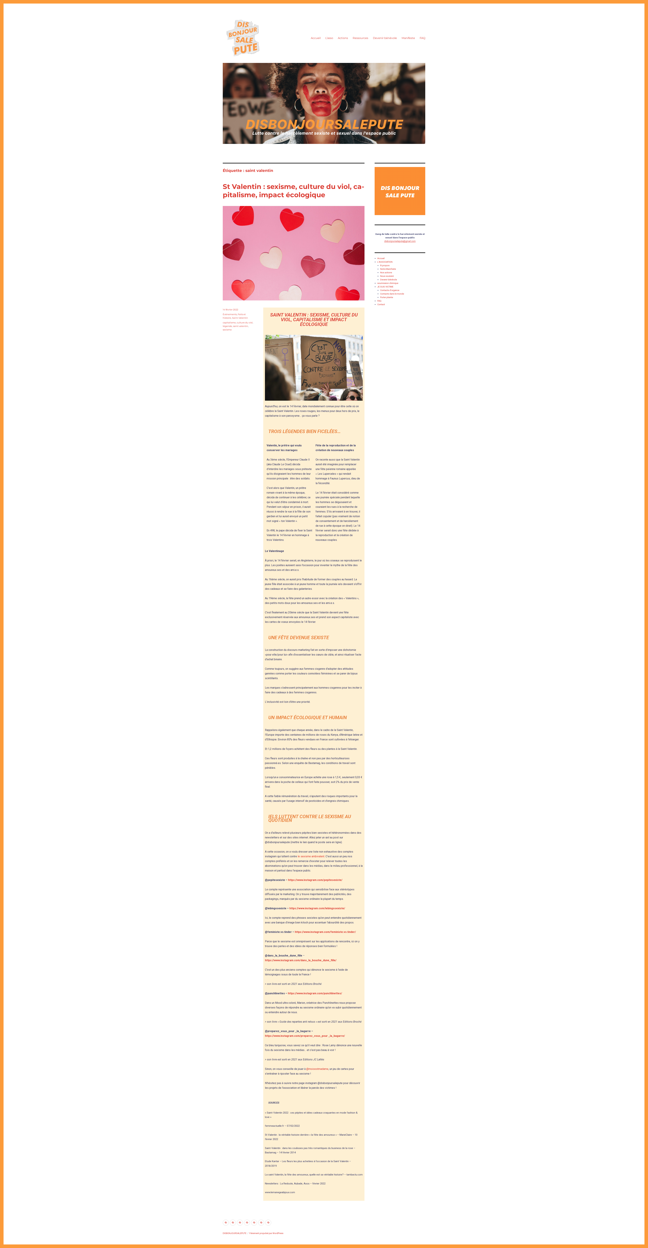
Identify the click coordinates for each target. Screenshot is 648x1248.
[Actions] (240, 1223)
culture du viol (245, 322)
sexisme (227, 329)
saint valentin (240, 326)
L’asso (329, 38)
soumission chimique (387, 283)
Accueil (316, 38)
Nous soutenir (387, 276)
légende (227, 326)
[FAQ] (268, 1223)
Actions (343, 38)
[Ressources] (247, 1223)
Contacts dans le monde (392, 294)
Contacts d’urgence (389, 290)
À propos (384, 265)
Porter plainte (386, 297)
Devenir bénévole (385, 38)
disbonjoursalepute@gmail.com (400, 241)
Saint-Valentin (240, 317)
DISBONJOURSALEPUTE (234, 1233)
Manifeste (408, 38)
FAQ (422, 38)
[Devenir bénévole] (254, 1223)
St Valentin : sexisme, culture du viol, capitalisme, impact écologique (293, 190)
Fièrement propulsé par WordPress (266, 1233)
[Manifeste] (261, 1223)
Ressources (360, 38)
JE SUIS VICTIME (385, 286)
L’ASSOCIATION (385, 262)
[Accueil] (226, 1223)
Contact (381, 304)
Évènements (230, 314)
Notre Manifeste (388, 269)
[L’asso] (233, 1223)
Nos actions (386, 272)
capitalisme (229, 322)
